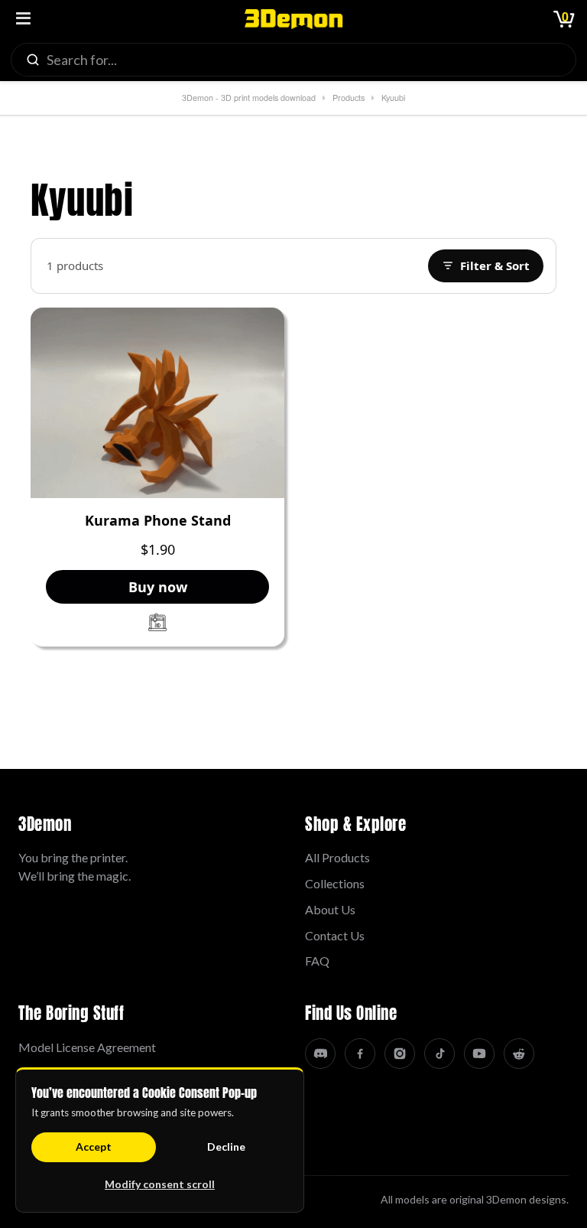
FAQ (317, 960)
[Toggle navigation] (23, 19)
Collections (335, 883)
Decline (226, 1146)
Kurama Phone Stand (158, 521)
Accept (94, 1146)
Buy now (157, 587)
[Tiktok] (439, 1053)
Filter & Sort (495, 265)
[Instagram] (399, 1053)
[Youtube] (479, 1053)
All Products (337, 857)
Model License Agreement (87, 1047)
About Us (330, 909)
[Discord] (320, 1053)
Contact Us (335, 935)
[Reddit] (519, 1053)
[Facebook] (360, 1053)
